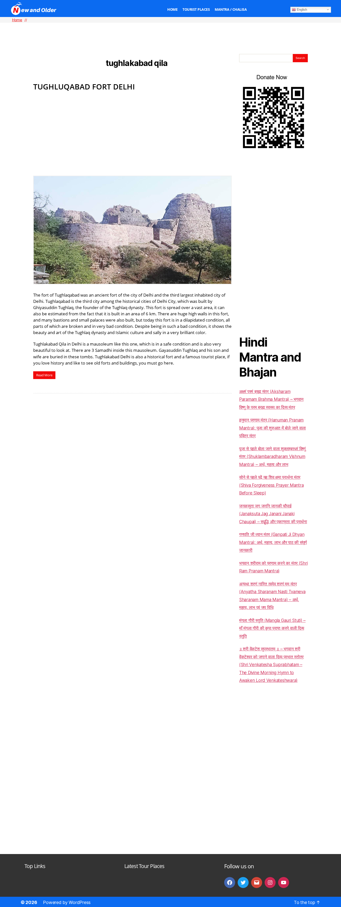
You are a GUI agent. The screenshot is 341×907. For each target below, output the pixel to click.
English (301, 9)
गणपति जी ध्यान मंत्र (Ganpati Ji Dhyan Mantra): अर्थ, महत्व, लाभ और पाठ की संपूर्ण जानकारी (273, 542)
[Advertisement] (170, 30)
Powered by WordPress (67, 902)
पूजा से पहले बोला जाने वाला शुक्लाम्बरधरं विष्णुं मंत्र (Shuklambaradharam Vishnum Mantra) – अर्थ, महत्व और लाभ (272, 456)
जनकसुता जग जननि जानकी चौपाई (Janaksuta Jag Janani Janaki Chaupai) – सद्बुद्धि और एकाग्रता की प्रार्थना (273, 513)
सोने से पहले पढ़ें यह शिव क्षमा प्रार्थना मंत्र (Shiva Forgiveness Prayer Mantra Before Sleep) (271, 485)
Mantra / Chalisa (231, 9)
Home (172, 9)
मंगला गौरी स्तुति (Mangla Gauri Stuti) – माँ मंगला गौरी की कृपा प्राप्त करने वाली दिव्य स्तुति (272, 628)
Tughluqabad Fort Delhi (84, 86)
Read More (44, 375)
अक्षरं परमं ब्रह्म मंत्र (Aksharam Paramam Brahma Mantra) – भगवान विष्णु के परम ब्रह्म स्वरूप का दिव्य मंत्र (271, 399)
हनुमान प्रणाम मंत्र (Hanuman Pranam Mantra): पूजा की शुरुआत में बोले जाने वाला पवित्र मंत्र (272, 428)
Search (300, 58)
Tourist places (196, 9)
